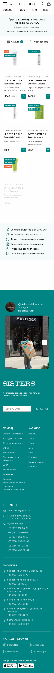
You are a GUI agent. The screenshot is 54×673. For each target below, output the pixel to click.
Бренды (32, 466)
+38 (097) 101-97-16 (17, 595)
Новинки (32, 457)
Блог (5, 465)
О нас (6, 448)
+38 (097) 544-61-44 (17, 604)
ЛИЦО (21, 10)
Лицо (31, 438)
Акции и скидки (36, 462)
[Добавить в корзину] (23, 96)
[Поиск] (11, 4)
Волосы (32, 433)
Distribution (12, 651)
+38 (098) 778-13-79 (17, 575)
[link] (49, 4)
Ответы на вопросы (13, 443)
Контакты (8, 474)
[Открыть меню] (5, 4)
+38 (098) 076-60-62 (18, 624)
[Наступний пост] (44, 342)
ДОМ (45, 10)
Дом (30, 448)
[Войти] (42, 4)
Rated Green (33, 130)
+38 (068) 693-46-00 (18, 541)
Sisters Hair (12, 645)
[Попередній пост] (9, 342)
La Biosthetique (11, 77)
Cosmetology (39, 651)
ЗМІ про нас (9, 452)
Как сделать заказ (12, 438)
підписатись (42, 408)
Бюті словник (9, 469)
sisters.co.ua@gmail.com (19, 510)
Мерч (31, 452)
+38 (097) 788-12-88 (18, 532)
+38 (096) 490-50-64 (18, 550)
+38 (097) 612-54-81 (18, 528)
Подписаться (26, 310)
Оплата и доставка (13, 433)
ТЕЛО (34, 10)
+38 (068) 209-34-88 (17, 615)
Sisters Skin (38, 645)
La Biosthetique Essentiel (22, 77)
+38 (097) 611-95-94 (17, 584)
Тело (31, 443)
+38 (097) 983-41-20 (18, 537)
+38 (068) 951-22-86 (18, 545)
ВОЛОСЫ (7, 10)
